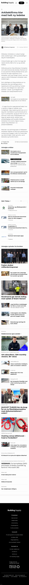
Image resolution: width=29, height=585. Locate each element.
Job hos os (14, 554)
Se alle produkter (15, 528)
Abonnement (14, 518)
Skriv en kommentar (22, 142)
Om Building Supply (14, 556)
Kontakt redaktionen (14, 549)
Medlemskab (15, 520)
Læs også (13, 97)
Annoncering (14, 523)
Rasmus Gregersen (10, 47)
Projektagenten (14, 525)
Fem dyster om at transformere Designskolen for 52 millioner (19, 99)
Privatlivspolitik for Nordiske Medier (14, 534)
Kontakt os (14, 551)
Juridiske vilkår (14, 537)
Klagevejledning (14, 539)
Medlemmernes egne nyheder (10, 334)
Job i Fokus (5, 201)
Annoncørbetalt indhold (14, 542)
